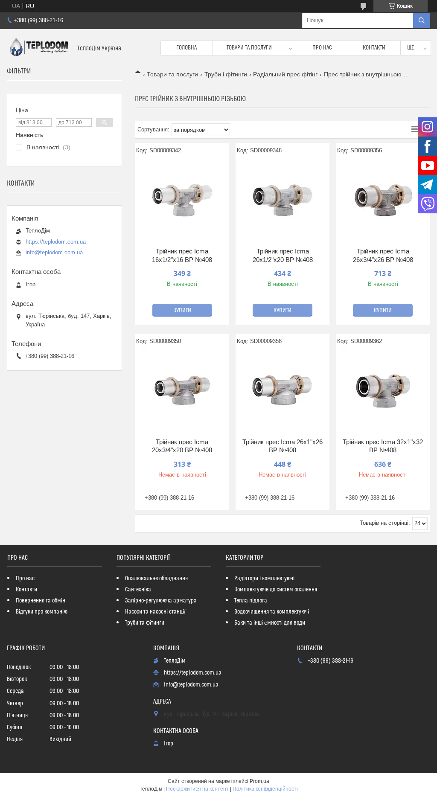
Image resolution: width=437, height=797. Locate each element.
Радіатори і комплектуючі (264, 578)
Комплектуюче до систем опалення (275, 589)
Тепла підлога (250, 600)
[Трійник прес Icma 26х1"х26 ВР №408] (283, 390)
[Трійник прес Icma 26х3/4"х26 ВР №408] (383, 200)
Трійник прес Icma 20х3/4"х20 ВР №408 (182, 446)
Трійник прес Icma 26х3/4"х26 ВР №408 (383, 255)
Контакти (374, 47)
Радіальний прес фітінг (285, 74)
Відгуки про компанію (41, 611)
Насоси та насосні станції (155, 611)
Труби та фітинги (144, 623)
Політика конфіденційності (265, 789)
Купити (182, 310)
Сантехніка (138, 589)
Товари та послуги (249, 47)
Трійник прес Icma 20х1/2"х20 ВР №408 (283, 255)
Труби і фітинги (225, 74)
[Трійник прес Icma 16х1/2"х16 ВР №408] (182, 200)
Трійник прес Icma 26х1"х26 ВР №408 (282, 446)
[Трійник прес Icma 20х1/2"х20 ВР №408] (283, 200)
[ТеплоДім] (39, 48)
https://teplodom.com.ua (56, 242)
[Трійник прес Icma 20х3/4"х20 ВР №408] (182, 390)
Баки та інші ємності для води (269, 623)
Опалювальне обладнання (156, 578)
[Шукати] (421, 20)
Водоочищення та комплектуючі (271, 611)
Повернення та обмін (40, 600)
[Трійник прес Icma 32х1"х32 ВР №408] (383, 390)
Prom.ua (259, 781)
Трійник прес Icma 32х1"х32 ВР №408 (383, 446)
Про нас (322, 47)
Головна (186, 47)
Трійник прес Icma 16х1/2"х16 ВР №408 (182, 255)
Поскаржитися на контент (197, 789)
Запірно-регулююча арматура (161, 600)
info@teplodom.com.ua (54, 252)
